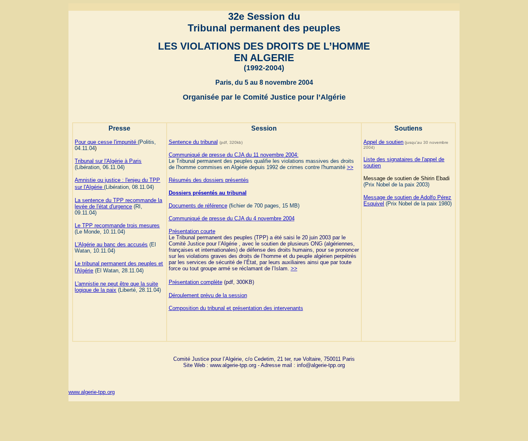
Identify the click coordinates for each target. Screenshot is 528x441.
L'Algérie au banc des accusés (111, 244)
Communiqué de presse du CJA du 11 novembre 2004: (234, 155)
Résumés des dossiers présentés (209, 180)
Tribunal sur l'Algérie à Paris (108, 161)
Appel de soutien (383, 142)
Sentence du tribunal (193, 142)
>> (350, 167)
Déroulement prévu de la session (208, 295)
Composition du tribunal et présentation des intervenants (236, 308)
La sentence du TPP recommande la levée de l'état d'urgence (118, 203)
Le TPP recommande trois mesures (117, 225)
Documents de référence (198, 206)
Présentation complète (195, 282)
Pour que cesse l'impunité (106, 142)
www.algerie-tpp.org (91, 392)
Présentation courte (192, 231)
